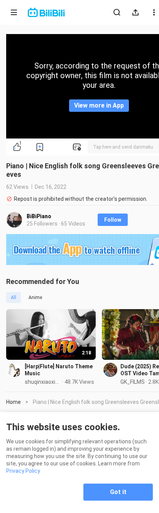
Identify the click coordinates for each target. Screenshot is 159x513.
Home (13, 402)
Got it (118, 492)
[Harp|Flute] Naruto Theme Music (59, 369)
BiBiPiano (39, 216)
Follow (112, 220)
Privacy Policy (23, 471)
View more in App (99, 105)
